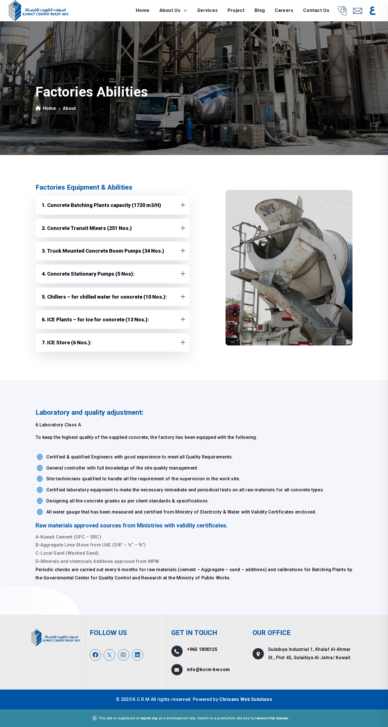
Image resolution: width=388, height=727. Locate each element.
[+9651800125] (342, 10)
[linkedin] (137, 655)
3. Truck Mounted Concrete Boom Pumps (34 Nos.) (103, 251)
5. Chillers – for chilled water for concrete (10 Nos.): (104, 297)
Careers (284, 10)
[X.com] (109, 655)
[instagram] (123, 655)
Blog (260, 10)
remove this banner (271, 718)
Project (236, 10)
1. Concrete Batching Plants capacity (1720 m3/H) (101, 205)
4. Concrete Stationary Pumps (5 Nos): (88, 274)
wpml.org (149, 718)
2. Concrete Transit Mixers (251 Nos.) (87, 228)
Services (207, 10)
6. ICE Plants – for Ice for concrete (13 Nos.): (95, 319)
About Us (170, 10)
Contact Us (316, 10)
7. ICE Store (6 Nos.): (66, 342)
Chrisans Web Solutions (245, 699)
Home (142, 10)
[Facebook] (95, 655)
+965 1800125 (202, 649)
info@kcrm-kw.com (208, 669)
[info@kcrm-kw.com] (357, 10)
